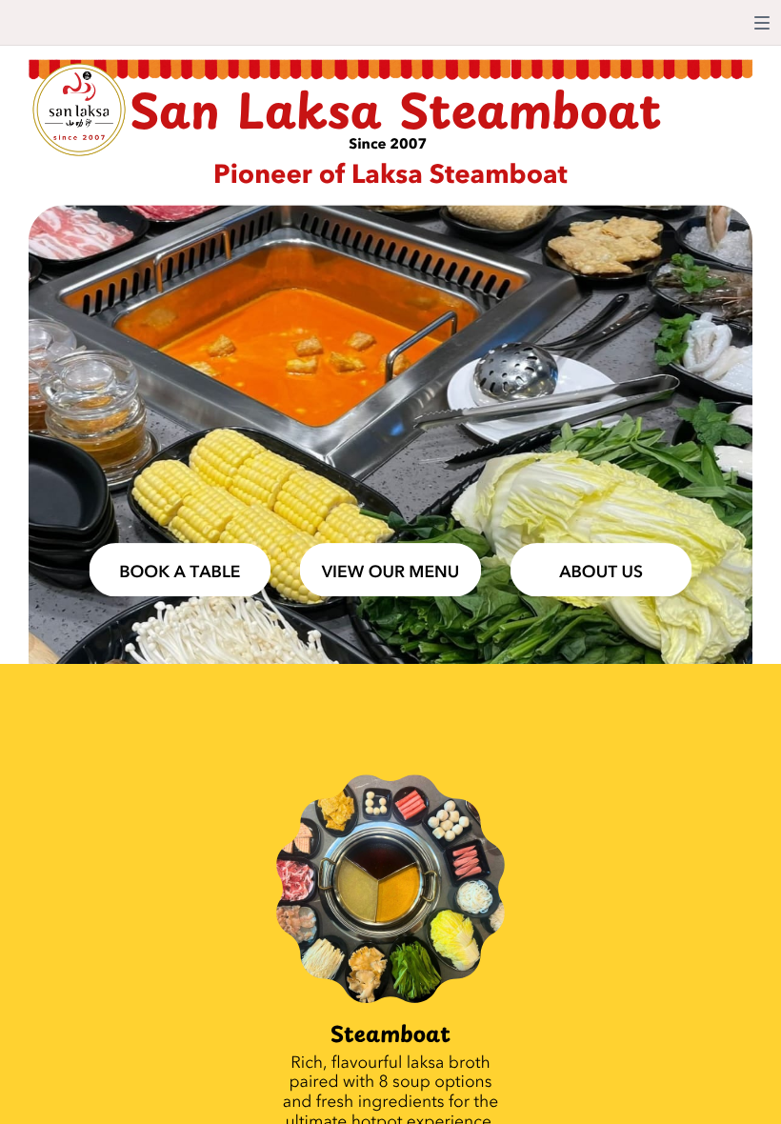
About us (601, 571)
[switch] (762, 22)
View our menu (391, 571)
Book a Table (179, 571)
